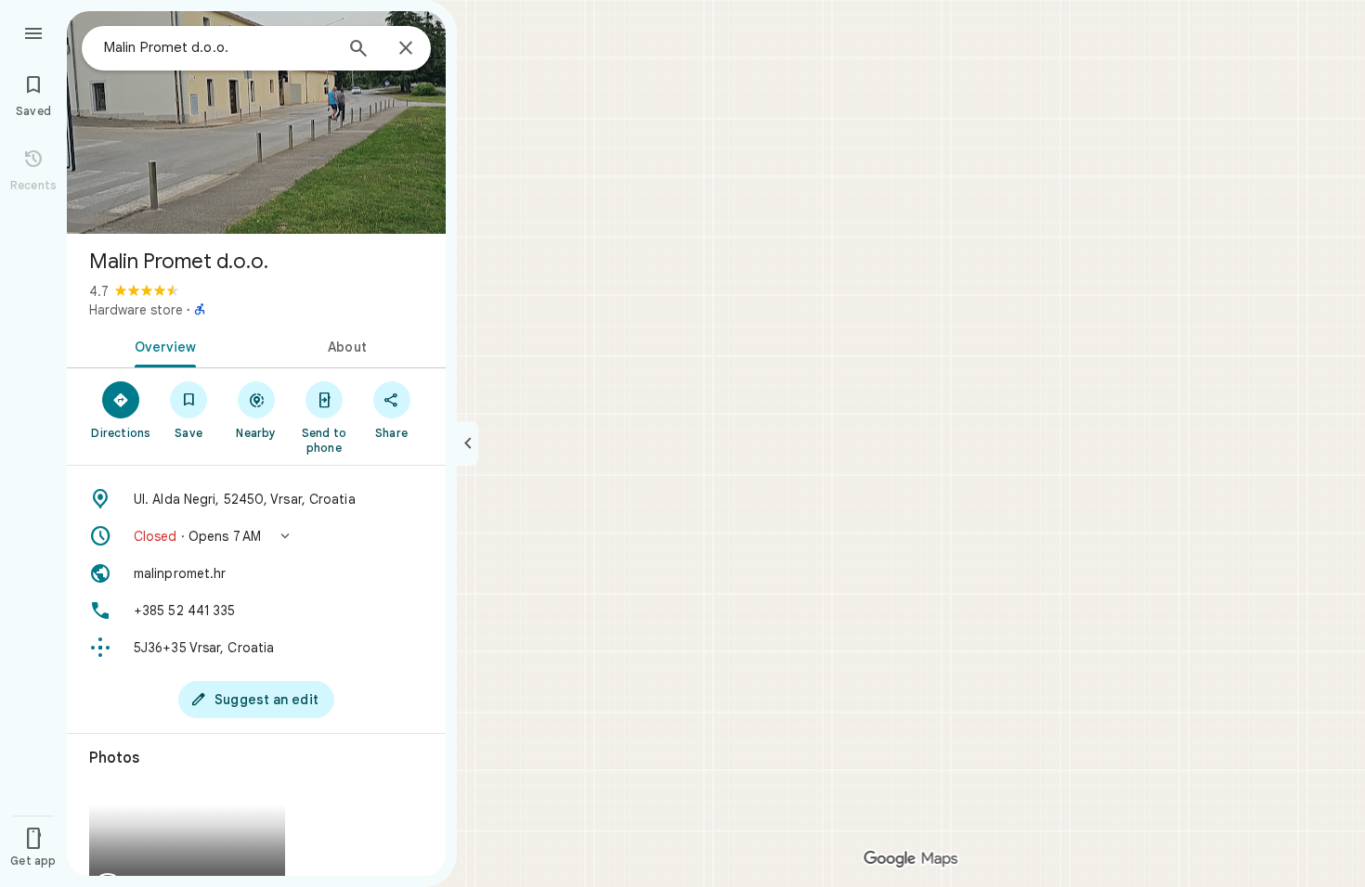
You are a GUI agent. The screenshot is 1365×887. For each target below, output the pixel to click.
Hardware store (136, 310)
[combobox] (218, 47)
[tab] (162, 345)
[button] (256, 536)
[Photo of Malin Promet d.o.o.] (256, 122)
